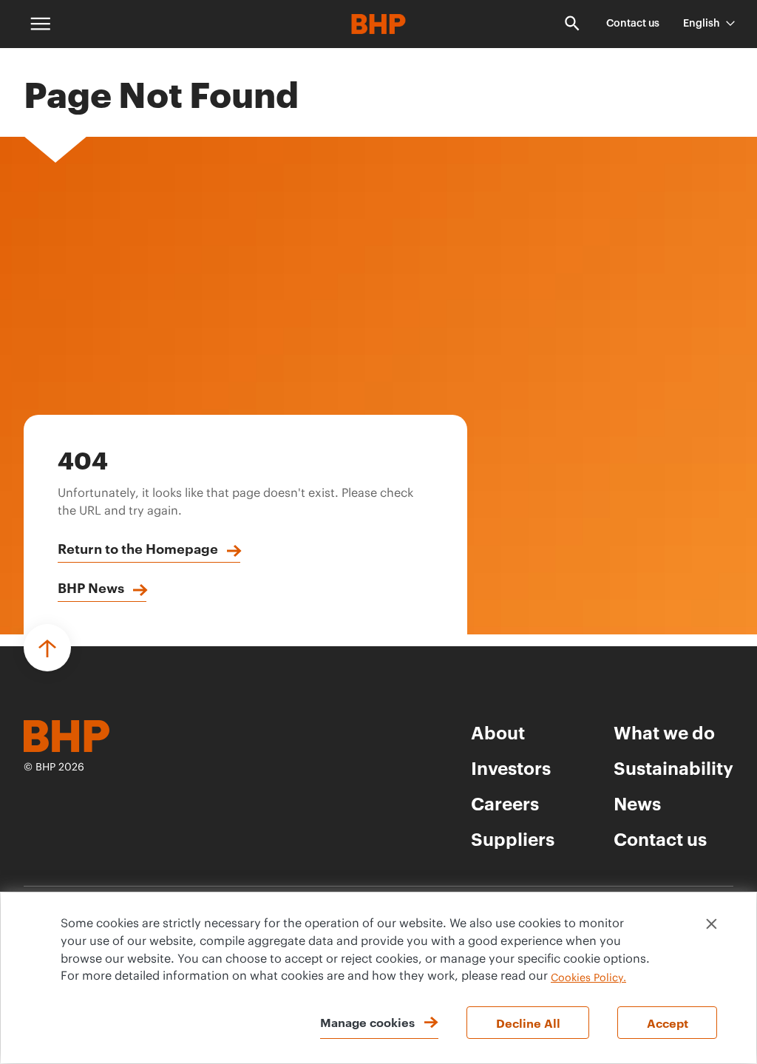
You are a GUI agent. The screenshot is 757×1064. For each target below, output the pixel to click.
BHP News (91, 587)
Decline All (528, 1022)
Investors (511, 767)
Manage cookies (367, 1022)
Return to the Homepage (138, 548)
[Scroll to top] (47, 647)
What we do (664, 732)
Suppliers (512, 838)
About (498, 732)
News (637, 803)
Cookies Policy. (588, 978)
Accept (667, 1022)
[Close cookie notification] (711, 923)
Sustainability (673, 767)
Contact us (632, 23)
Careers (505, 803)
